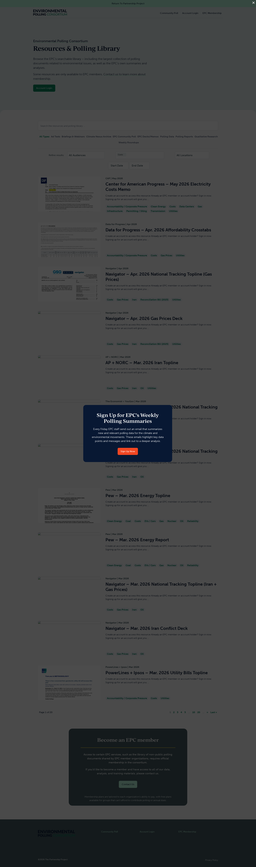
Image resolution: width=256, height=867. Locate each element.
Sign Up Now (128, 451)
